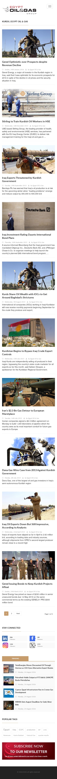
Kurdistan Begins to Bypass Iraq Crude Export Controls (27, 353)
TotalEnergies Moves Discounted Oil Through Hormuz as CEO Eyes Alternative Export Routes (34, 667)
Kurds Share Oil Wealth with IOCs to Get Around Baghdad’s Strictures (24, 296)
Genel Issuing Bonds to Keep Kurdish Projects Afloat (27, 586)
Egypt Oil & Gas (35, 69)
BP (39, 730)
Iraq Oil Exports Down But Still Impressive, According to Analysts (25, 526)
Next (18, 613)
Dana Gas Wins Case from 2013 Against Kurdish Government (28, 472)
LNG (45, 730)
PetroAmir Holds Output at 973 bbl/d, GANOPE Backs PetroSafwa (34, 679)
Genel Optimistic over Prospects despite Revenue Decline (24, 64)
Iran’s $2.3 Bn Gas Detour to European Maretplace (23, 412)
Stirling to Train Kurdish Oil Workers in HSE (26, 121)
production (31, 730)
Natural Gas (31, 735)
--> (2, 645)
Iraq (14, 730)
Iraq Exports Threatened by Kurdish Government (21, 180)
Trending (15, 658)
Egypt (6, 729)
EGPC (21, 730)
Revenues (7, 735)
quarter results (43, 735)
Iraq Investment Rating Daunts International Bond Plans (26, 236)
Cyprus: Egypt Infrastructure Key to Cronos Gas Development (34, 691)
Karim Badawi (19, 735)
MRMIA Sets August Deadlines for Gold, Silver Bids (33, 703)
